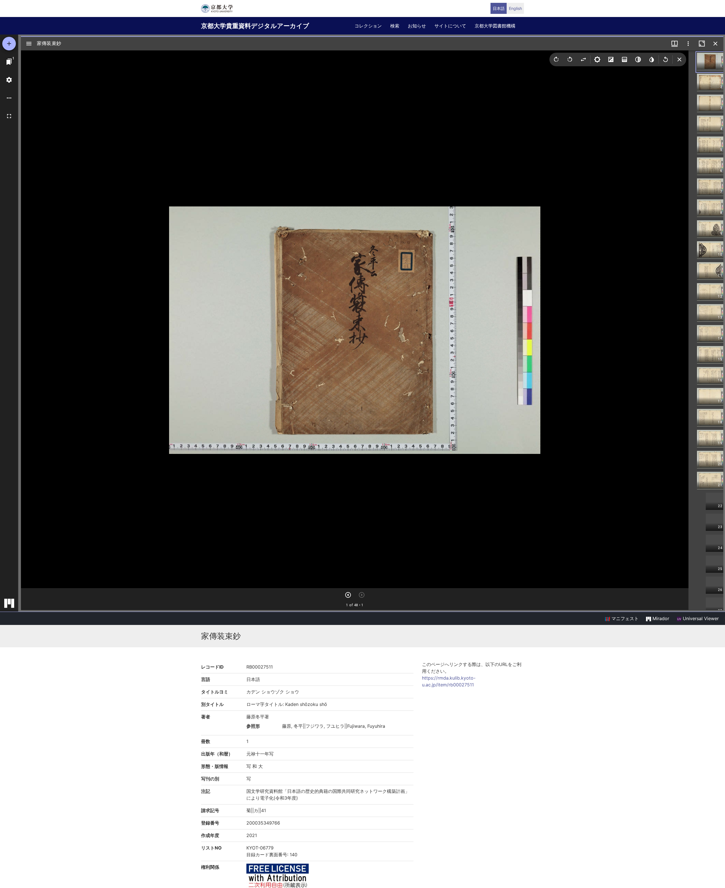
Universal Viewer (700, 618)
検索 (394, 26)
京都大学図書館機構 (495, 26)
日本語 (499, 8)
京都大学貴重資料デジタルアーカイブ (255, 25)
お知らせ (417, 26)
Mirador (660, 618)
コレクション (368, 26)
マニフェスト (624, 618)
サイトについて (450, 26)
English (515, 8)
